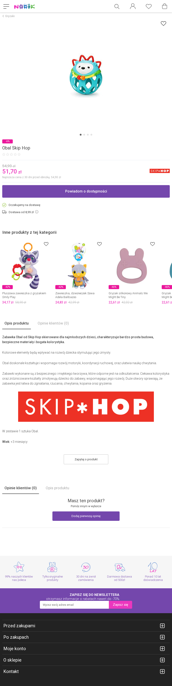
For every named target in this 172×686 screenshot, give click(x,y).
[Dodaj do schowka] (163, 23)
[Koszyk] (165, 6)
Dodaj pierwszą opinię (86, 516)
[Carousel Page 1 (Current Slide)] (81, 135)
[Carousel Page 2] (84, 135)
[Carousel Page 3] (88, 135)
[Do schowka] (46, 243)
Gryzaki (10, 16)
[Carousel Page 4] (91, 135)
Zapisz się (120, 605)
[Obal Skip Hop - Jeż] (86, 75)
